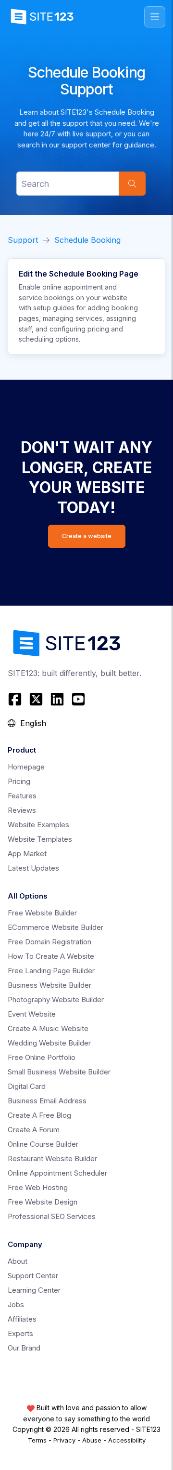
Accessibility (127, 1440)
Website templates (40, 839)
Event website (32, 1014)
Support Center (33, 1275)
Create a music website (48, 1028)
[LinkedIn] (57, 699)
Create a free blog (39, 1115)
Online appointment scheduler (57, 1173)
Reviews (22, 810)
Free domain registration (49, 941)
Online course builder (43, 1144)
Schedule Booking (87, 240)
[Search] (132, 184)
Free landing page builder (51, 970)
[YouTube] (78, 699)
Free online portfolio (41, 1057)
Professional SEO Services (52, 1216)
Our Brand (24, 1347)
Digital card (27, 1086)
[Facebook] (16, 699)
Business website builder (49, 985)
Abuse (91, 1440)
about (17, 1261)
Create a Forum (34, 1129)
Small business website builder (59, 1071)
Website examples (38, 824)
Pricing (19, 781)
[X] (36, 699)
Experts (20, 1333)
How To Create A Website (51, 956)
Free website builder (42, 912)
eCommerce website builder (55, 927)
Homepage (26, 766)
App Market (27, 853)
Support (23, 240)
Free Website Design (42, 1201)
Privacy (64, 1440)
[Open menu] (154, 16)
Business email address (47, 1100)
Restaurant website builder (52, 1158)
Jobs (16, 1304)
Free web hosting (38, 1187)
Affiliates (22, 1319)
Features (22, 795)
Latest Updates (33, 868)
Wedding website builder (49, 1042)
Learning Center (34, 1290)
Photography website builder (56, 999)
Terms (37, 1440)
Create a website (86, 536)
